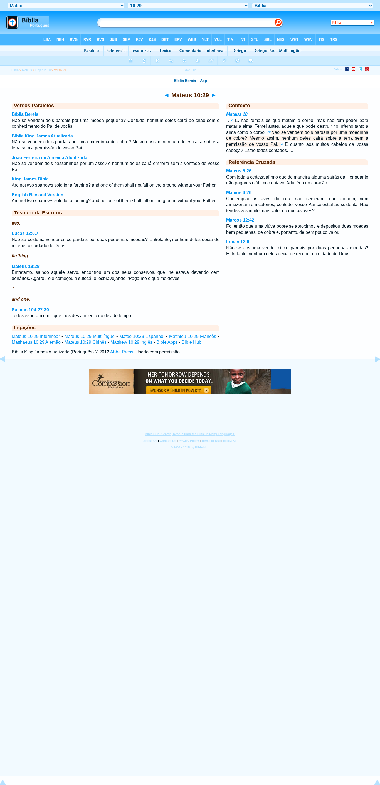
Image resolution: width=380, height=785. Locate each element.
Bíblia (15, 70)
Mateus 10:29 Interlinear (36, 336)
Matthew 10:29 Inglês (131, 342)
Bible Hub (191, 342)
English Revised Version (37, 194)
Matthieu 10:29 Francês (192, 336)
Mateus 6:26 (238, 192)
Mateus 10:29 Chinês (86, 342)
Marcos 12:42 (240, 220)
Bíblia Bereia (25, 114)
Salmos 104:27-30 (30, 309)
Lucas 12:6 (237, 241)
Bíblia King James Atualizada (42, 136)
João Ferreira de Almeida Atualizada (49, 157)
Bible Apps (167, 342)
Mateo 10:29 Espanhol (141, 336)
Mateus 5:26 (238, 171)
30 (282, 144)
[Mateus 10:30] (373, 371)
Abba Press (121, 352)
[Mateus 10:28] (7, 371)
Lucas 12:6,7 (25, 233)
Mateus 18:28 (26, 266)
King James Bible (30, 179)
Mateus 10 (237, 114)
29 (269, 132)
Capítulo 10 (43, 70)
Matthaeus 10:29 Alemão (36, 342)
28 (232, 120)
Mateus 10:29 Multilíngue (90, 336)
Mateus (27, 70)
